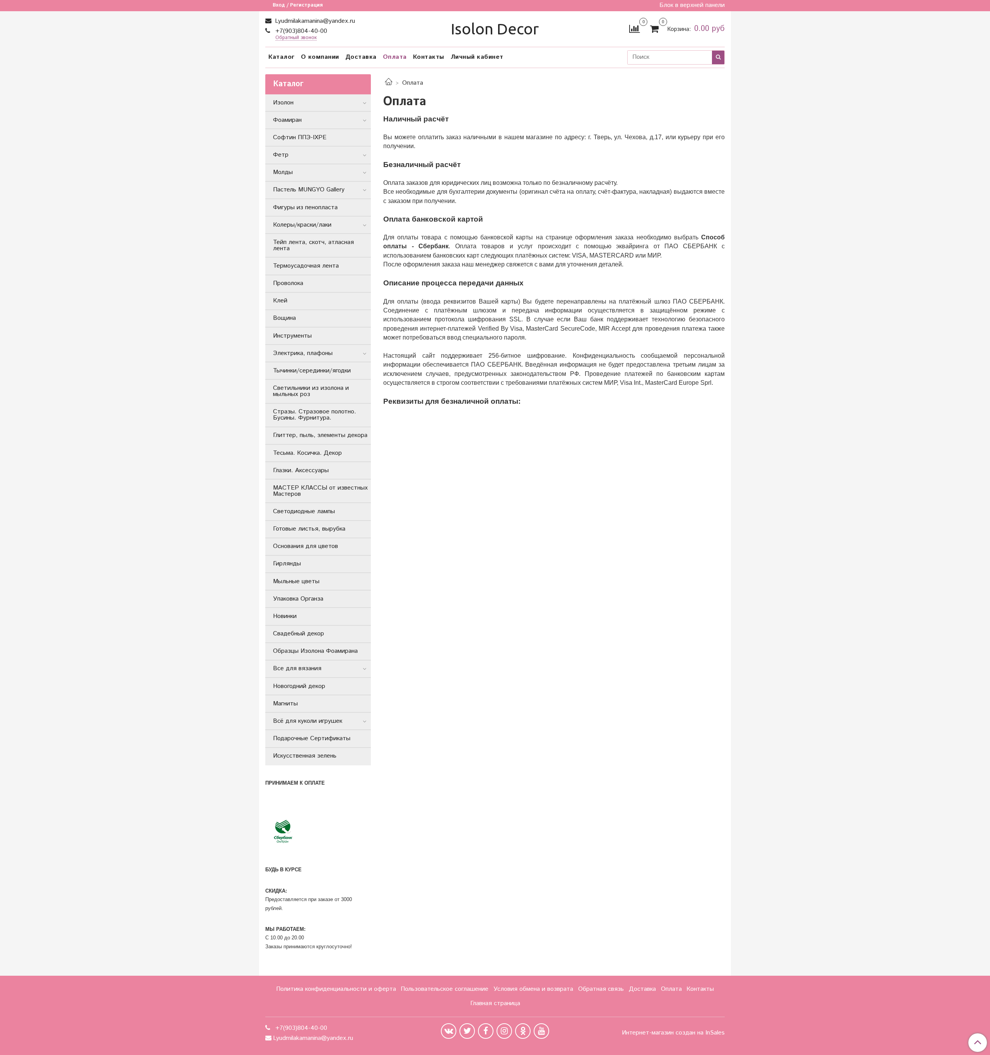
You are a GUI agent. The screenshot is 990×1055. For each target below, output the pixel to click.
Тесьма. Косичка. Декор (307, 453)
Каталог (281, 57)
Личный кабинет (477, 57)
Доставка (361, 57)
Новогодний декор (299, 686)
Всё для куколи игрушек (307, 721)
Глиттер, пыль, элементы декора (320, 435)
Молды (283, 172)
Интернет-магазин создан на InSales (673, 1033)
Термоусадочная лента (306, 265)
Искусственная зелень (304, 755)
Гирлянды (287, 563)
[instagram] (504, 1031)
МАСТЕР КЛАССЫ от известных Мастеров (320, 490)
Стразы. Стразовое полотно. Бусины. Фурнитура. (314, 414)
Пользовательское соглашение (444, 989)
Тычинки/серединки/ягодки (312, 370)
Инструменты (292, 335)
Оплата (395, 57)
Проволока (288, 283)
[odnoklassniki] (523, 1031)
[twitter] (467, 1031)
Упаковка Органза (298, 598)
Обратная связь (601, 989)
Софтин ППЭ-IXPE (299, 137)
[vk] (448, 1031)
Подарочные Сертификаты (311, 738)
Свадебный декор (298, 633)
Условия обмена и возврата (533, 989)
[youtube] (541, 1031)
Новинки (285, 616)
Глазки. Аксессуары (301, 470)
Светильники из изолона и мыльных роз (311, 391)
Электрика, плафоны (303, 353)
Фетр (280, 154)
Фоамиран (287, 120)
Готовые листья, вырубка (309, 528)
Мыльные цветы (296, 581)
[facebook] (485, 1031)
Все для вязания (297, 668)
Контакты (428, 57)
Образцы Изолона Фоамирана (315, 651)
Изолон (283, 102)
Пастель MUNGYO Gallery (309, 189)
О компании (320, 57)
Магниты (285, 703)
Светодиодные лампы (304, 511)
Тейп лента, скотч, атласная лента (313, 245)
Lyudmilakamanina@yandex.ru (314, 21)
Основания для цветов (305, 546)
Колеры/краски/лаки (302, 224)
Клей (280, 300)
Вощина (284, 318)
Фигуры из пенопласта (305, 207)
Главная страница (495, 1003)
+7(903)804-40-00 (300, 31)
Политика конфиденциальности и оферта (336, 989)
